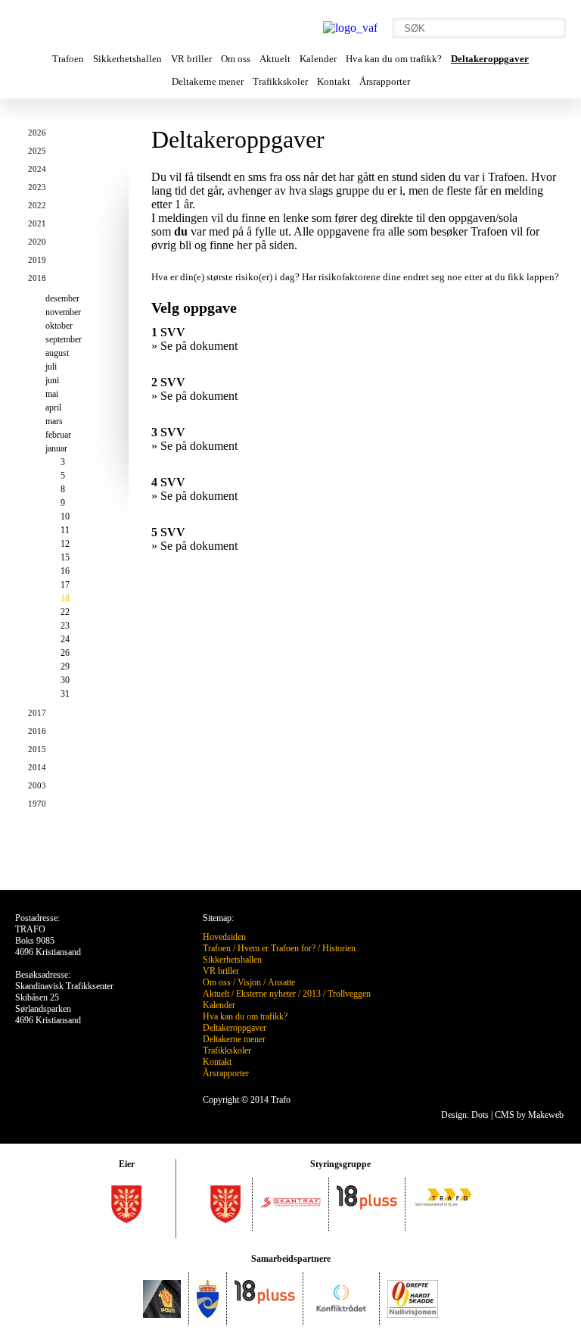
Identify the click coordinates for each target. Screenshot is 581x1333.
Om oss (235, 58)
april (53, 407)
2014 (37, 767)
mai (51, 394)
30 (65, 680)
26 (65, 653)
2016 (37, 730)
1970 (37, 803)
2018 (37, 278)
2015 (37, 749)
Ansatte (281, 982)
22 (65, 612)
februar (58, 434)
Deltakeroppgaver (490, 58)
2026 (37, 132)
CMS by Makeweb (529, 1115)
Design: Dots (465, 1115)
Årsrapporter (384, 81)
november (63, 312)
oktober (59, 325)
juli (51, 366)
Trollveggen (349, 993)
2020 (37, 241)
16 (65, 571)
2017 (37, 712)
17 (65, 584)
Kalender (318, 58)
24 (65, 639)
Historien (339, 948)
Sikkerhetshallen (127, 58)
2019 (37, 259)
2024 (37, 168)
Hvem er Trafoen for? (276, 948)
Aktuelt (274, 58)
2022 (37, 205)
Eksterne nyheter (266, 993)
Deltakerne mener (208, 81)
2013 (312, 993)
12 (65, 544)
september (63, 339)
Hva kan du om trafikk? (394, 58)
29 (65, 666)
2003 (37, 785)
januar (56, 448)
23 (65, 625)
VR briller (191, 58)
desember (62, 298)
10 (65, 516)
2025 (37, 150)
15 (65, 557)
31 (65, 693)
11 (65, 530)
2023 (37, 187)
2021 (37, 223)
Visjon (249, 982)
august (57, 353)
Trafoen (68, 58)
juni (52, 380)
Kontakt (333, 81)
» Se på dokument (194, 345)
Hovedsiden (224, 937)
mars (54, 421)
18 (65, 598)
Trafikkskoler (280, 81)
